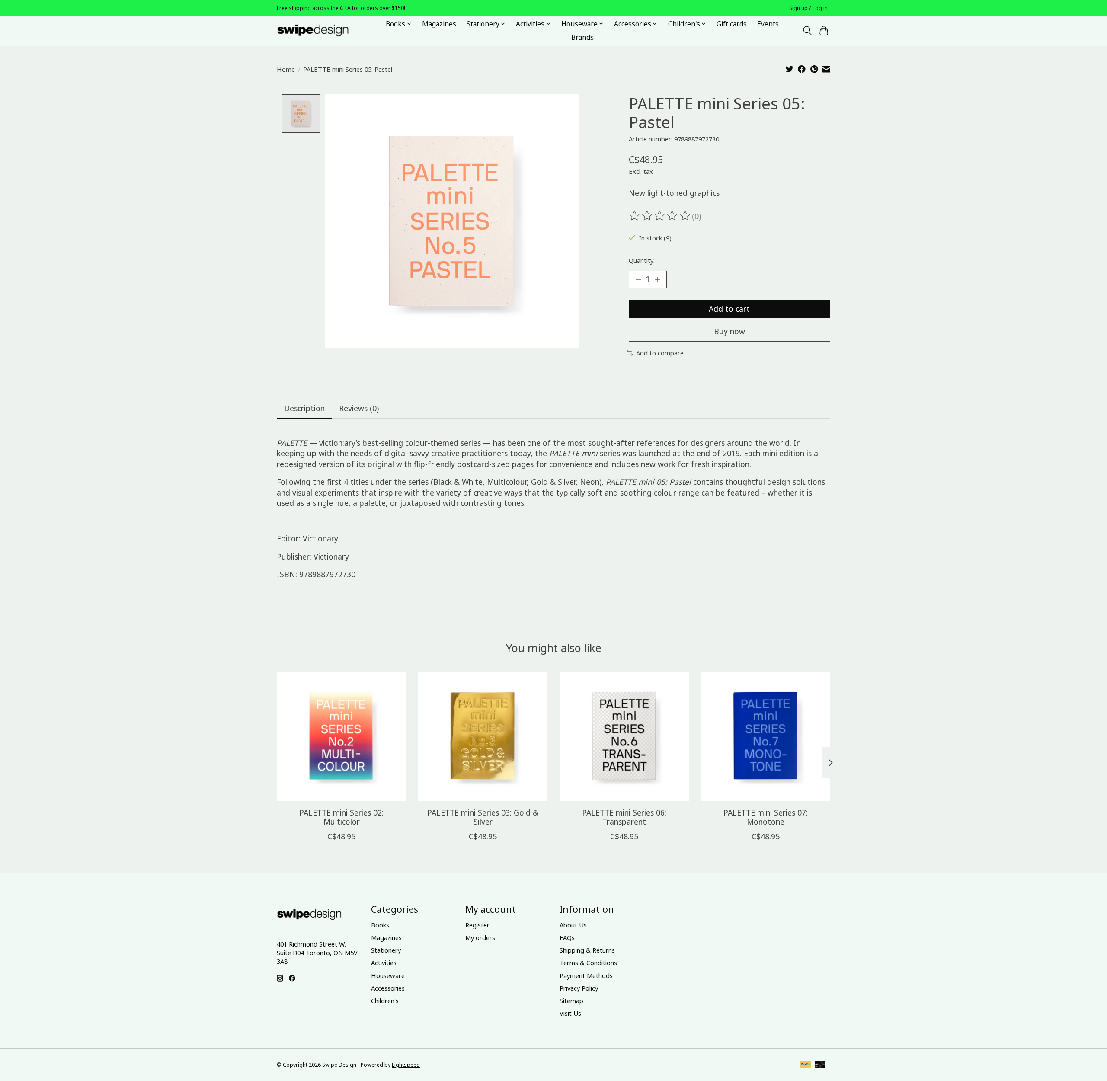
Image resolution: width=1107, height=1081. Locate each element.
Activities (384, 962)
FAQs (567, 937)
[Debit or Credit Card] (820, 1065)
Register (477, 925)
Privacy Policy (579, 988)
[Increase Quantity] (657, 279)
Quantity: (642, 260)
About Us (573, 925)
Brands (582, 37)
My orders (480, 937)
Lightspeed (406, 1064)
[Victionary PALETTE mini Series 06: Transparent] (624, 736)
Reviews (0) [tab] (359, 408)
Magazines (439, 24)
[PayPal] (805, 1065)
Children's (385, 1000)
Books (380, 925)
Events (768, 24)
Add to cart (729, 309)
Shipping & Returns (587, 950)
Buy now (729, 331)
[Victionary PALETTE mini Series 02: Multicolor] (341, 736)
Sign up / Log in (808, 8)
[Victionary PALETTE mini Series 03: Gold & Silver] (482, 736)
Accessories (388, 988)
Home (286, 69)
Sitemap (571, 1000)
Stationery (386, 950)
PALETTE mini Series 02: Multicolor (341, 817)
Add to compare (660, 353)
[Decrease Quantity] (638, 279)
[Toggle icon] (807, 30)
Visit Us (570, 1013)
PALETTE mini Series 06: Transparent (624, 817)
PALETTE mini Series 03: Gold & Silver (482, 817)
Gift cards (732, 24)
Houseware (388, 975)
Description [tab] (304, 408)
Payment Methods (586, 975)
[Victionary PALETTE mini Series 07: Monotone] (765, 736)
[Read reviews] (660, 215)
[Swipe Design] (322, 30)
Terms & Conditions (588, 962)
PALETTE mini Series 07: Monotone (765, 817)
